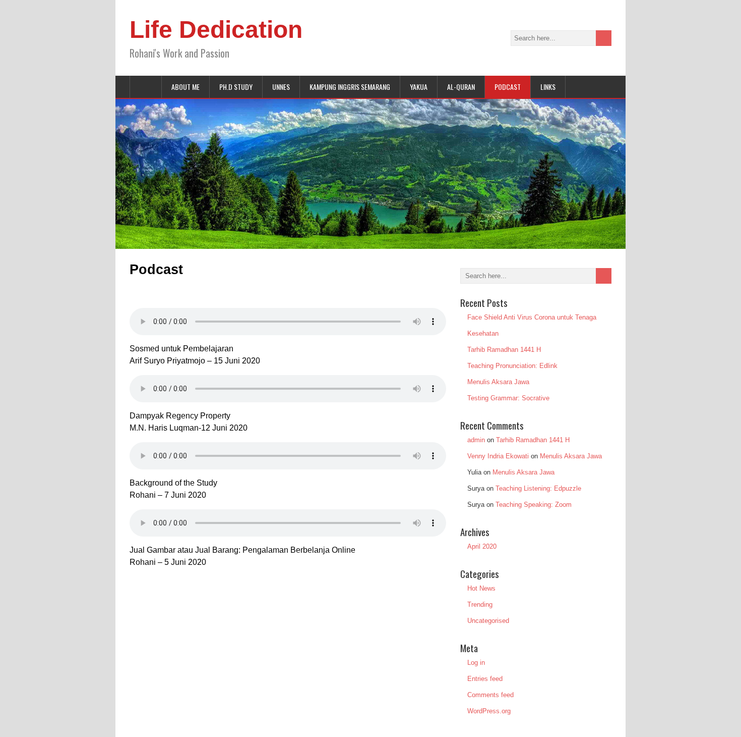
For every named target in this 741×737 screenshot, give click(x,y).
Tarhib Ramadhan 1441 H (504, 349)
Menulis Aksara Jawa (498, 382)
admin (476, 440)
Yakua (418, 86)
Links (547, 86)
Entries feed (485, 678)
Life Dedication (216, 29)
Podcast (508, 86)
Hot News (481, 588)
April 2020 (482, 546)
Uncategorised (488, 620)
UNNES (281, 86)
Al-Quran (461, 86)
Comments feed (490, 695)
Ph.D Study (236, 86)
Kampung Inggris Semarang (350, 86)
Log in (476, 662)
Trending (479, 604)
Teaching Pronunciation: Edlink (512, 366)
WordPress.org (489, 711)
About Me (185, 86)
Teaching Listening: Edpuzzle (538, 488)
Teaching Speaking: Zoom (534, 504)
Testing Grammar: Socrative (508, 398)
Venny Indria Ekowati (498, 456)
